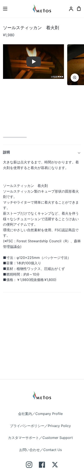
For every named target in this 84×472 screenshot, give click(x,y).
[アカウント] (69, 8)
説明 (6, 152)
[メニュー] (4, 8)
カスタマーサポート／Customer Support (40, 437)
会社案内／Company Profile (40, 413)
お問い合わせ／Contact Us (40, 450)
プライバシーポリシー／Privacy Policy (40, 426)
